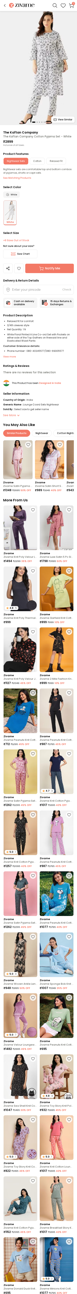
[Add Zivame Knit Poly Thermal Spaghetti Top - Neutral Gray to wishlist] (33, 571)
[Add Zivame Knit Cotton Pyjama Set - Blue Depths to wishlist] (69, 754)
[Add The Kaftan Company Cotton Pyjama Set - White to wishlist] (19, 268)
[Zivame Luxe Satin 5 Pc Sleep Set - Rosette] (56, 527)
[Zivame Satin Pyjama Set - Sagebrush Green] (20, 893)
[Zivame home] (22, 5)
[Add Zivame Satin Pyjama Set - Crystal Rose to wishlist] (28, 444)
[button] (4, 5)
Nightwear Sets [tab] (16, 161)
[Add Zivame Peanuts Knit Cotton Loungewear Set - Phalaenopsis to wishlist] (69, 815)
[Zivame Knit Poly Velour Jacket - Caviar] (20, 649)
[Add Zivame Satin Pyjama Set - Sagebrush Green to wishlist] (33, 876)
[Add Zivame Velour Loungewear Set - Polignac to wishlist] (33, 997)
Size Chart (23, 253)
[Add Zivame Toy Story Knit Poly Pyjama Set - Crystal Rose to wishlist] (69, 1059)
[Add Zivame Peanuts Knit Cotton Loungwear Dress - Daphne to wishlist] (33, 693)
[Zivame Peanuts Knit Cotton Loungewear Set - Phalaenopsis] (56, 832)
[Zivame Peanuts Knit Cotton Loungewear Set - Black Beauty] (56, 711)
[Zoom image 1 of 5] (38, 68)
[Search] (55, 5)
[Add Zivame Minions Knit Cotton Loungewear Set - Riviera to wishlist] (69, 1241)
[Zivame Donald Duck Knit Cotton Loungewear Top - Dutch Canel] (20, 1259)
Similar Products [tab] (16, 433)
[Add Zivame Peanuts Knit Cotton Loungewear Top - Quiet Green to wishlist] (69, 997)
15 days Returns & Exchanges (61, 303)
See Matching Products (17, 178)
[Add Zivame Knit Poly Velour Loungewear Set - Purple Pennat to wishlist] (33, 510)
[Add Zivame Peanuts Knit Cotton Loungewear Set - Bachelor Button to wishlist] (69, 876)
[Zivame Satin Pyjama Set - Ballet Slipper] (20, 771)
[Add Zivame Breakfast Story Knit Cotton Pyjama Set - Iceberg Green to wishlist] (69, 1181)
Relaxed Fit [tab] (56, 161)
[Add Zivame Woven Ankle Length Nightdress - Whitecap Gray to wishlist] (33, 937)
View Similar (65, 119)
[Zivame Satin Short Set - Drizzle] (49, 459)
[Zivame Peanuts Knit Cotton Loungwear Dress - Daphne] (20, 711)
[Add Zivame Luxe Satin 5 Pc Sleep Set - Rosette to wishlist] (69, 510)
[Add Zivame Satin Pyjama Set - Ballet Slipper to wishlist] (33, 754)
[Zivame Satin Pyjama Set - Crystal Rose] (18, 459)
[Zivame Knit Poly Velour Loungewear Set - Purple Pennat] (20, 527)
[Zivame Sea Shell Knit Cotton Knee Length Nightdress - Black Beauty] (20, 1076)
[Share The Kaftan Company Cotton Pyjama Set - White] (8, 268)
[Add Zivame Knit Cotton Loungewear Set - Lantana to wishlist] (69, 1119)
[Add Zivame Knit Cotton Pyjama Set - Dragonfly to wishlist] (33, 1181)
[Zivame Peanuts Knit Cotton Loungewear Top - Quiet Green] (56, 1015)
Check (66, 289)
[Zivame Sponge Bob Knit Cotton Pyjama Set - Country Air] (56, 954)
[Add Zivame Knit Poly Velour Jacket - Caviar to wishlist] (33, 632)
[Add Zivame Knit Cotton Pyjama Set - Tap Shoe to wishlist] (33, 815)
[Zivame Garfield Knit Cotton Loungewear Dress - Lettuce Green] (56, 589)
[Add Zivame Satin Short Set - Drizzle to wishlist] (60, 444)
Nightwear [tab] (42, 433)
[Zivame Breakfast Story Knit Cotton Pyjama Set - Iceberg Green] (56, 1198)
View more (9, 356)
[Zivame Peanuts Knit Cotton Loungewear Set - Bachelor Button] (56, 893)
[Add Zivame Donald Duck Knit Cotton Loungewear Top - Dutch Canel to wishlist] (33, 1241)
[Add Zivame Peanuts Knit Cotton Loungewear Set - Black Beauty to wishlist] (69, 693)
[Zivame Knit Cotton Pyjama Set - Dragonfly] (20, 1198)
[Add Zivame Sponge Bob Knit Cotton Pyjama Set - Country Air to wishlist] (69, 937)
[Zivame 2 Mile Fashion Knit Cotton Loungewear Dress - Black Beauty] (56, 649)
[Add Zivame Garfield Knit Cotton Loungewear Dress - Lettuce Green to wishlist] (69, 571)
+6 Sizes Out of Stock (16, 240)
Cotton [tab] (37, 161)
